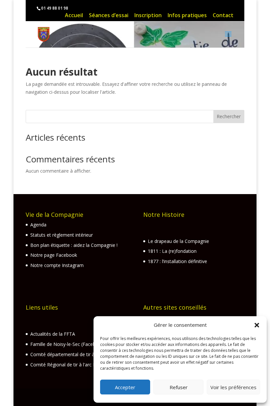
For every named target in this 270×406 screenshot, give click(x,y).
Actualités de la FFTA (52, 334)
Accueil (74, 16)
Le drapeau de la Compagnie (178, 241)
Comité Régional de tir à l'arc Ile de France (75, 364)
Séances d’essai (108, 16)
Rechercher (229, 116)
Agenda (38, 224)
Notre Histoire (163, 215)
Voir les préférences (233, 387)
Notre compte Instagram (57, 265)
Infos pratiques (187, 16)
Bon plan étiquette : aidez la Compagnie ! (74, 245)
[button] (257, 325)
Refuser (179, 387)
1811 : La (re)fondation (172, 251)
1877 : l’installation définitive (177, 261)
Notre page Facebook (53, 255)
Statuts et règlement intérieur (61, 235)
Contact (223, 16)
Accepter (125, 387)
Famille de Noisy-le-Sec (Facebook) (67, 344)
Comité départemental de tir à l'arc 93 (70, 354)
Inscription (148, 16)
